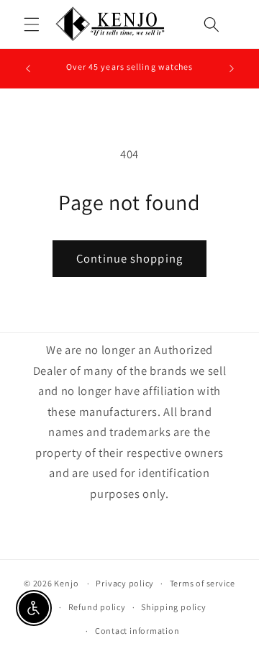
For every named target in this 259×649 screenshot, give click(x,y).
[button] (31, 24)
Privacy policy (125, 583)
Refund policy (97, 607)
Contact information (137, 630)
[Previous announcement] (28, 68)
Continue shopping (129, 258)
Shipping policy (173, 607)
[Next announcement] (231, 68)
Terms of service (202, 583)
